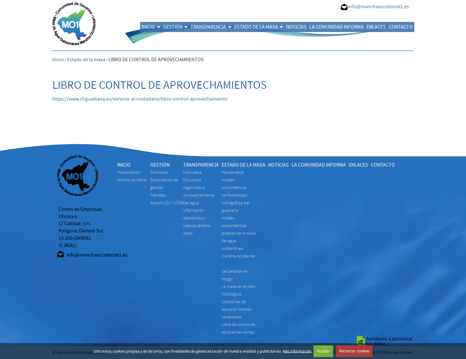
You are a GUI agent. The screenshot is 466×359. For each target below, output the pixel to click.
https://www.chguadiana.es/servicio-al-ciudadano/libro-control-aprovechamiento (140, 99)
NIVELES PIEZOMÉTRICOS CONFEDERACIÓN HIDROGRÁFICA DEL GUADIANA (235, 195)
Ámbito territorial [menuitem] (132, 180)
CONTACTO (401, 27)
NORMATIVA (192, 172)
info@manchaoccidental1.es (378, 6)
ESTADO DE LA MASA (256, 27)
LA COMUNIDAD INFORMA (336, 27)
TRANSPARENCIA (208, 27)
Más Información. (298, 351)
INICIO (148, 27)
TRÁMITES (157, 195)
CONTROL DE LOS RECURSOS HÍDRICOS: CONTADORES (237, 309)
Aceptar (323, 351)
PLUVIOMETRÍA (233, 172)
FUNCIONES (159, 172)
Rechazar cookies (354, 351)
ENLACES (376, 27)
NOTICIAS (296, 27)
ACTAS (188, 233)
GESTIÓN (173, 27)
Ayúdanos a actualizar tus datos (389, 341)
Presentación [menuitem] (128, 172)
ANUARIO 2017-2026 (167, 203)
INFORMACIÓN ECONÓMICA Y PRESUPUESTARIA (196, 218)
